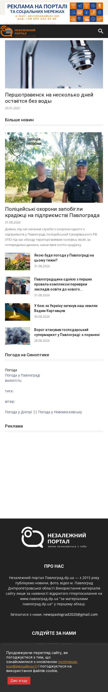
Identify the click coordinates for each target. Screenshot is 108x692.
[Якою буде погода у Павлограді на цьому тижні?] (17, 261)
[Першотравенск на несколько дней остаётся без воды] (54, 64)
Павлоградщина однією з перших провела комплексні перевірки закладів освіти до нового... (63, 284)
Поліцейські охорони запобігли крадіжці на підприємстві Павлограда (52, 212)
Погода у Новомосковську (60, 412)
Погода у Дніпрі (18, 412)
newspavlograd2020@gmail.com (70, 614)
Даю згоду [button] (19, 680)
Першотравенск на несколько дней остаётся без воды (49, 98)
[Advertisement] (54, 469)
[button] (101, 31)
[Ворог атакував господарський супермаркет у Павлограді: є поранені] (17, 336)
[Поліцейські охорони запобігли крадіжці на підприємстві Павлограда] (54, 167)
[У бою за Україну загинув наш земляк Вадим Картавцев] (17, 312)
